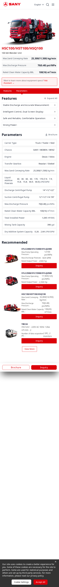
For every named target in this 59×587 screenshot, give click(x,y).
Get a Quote (17, 303)
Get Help (42, 303)
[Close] (53, 280)
